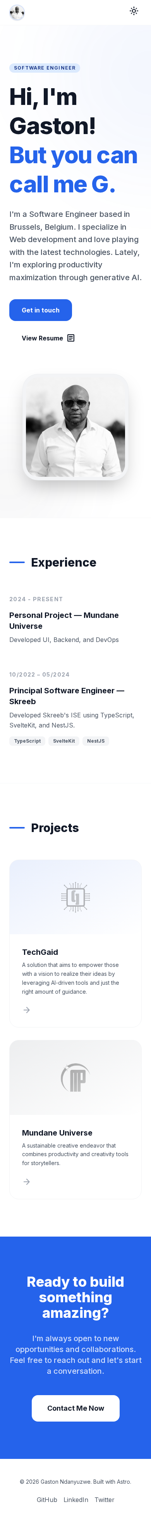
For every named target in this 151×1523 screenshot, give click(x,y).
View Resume (49, 338)
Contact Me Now (75, 1408)
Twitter (104, 1500)
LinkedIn (75, 1500)
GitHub (47, 1500)
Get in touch (41, 310)
